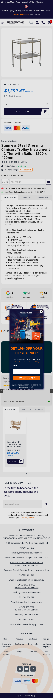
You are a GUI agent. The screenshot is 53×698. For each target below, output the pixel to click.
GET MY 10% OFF (26, 378)
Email (15, 365)
